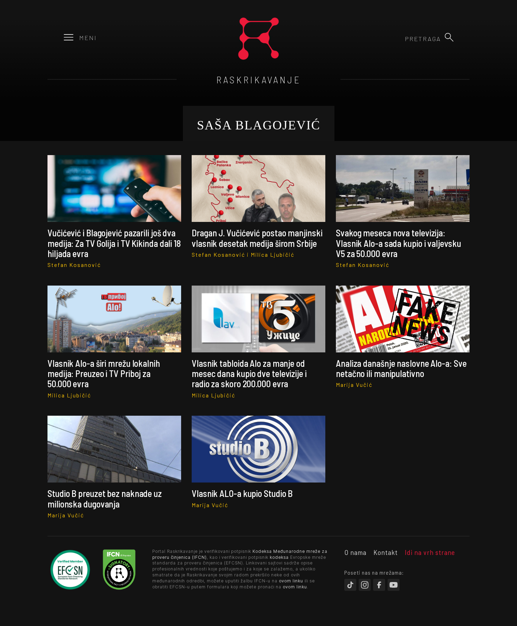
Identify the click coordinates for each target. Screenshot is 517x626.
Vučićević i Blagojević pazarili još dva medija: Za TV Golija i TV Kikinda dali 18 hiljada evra (114, 243)
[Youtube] (394, 585)
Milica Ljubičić (272, 254)
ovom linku (291, 580)
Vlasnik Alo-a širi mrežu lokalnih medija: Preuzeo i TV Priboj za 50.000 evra (103, 373)
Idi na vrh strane (430, 552)
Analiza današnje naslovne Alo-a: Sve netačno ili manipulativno (401, 368)
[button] (449, 37)
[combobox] (403, 38)
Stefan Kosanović (74, 264)
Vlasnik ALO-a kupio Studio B (242, 493)
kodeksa (279, 557)
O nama (355, 552)
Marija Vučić (354, 384)
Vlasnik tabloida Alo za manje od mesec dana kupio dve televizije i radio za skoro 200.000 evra (249, 373)
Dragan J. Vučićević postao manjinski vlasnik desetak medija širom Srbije (257, 237)
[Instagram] (365, 585)
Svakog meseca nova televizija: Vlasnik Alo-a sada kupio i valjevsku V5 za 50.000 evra (398, 243)
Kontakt (386, 552)
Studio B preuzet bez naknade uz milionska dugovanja (104, 498)
